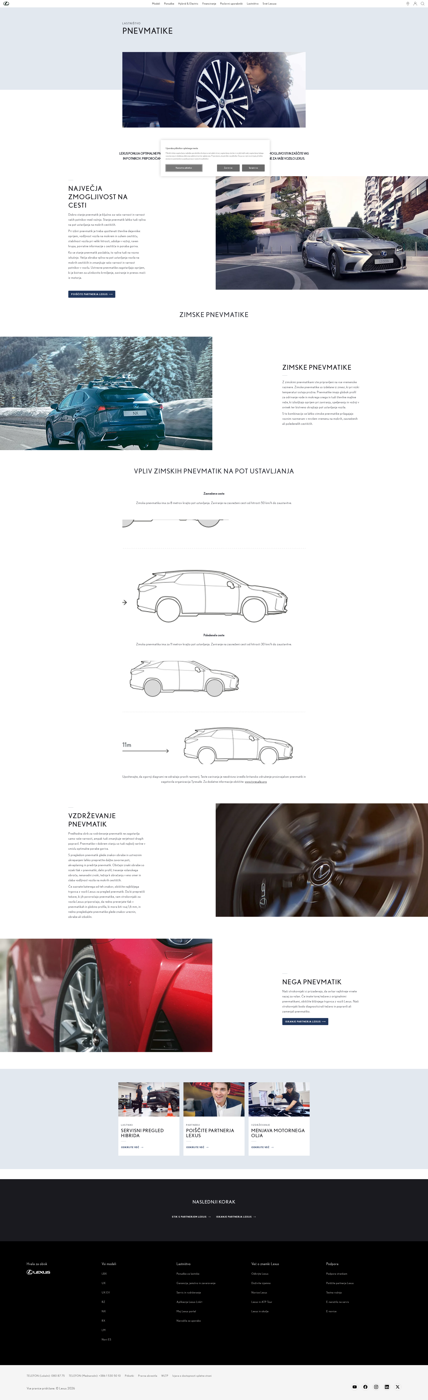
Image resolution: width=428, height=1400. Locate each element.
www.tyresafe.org (256, 781)
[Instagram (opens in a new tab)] (376, 1387)
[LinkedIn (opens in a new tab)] (387, 1387)
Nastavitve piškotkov (184, 168)
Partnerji (193, 1125)
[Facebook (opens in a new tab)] (365, 1387)
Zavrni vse (228, 168)
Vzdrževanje (260, 1125)
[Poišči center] (408, 4)
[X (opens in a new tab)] (397, 1387)
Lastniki (127, 1125)
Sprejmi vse (253, 168)
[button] (12, 4)
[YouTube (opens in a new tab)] (354, 1387)
